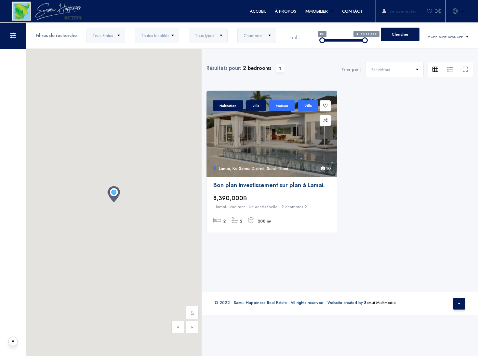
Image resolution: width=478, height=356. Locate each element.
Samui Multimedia (380, 302)
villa (256, 105)
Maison (282, 105)
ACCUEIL (258, 11)
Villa (308, 105)
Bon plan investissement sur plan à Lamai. (269, 185)
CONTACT (352, 11)
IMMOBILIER (316, 11)
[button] (114, 194)
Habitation (227, 105)
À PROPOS (285, 11)
